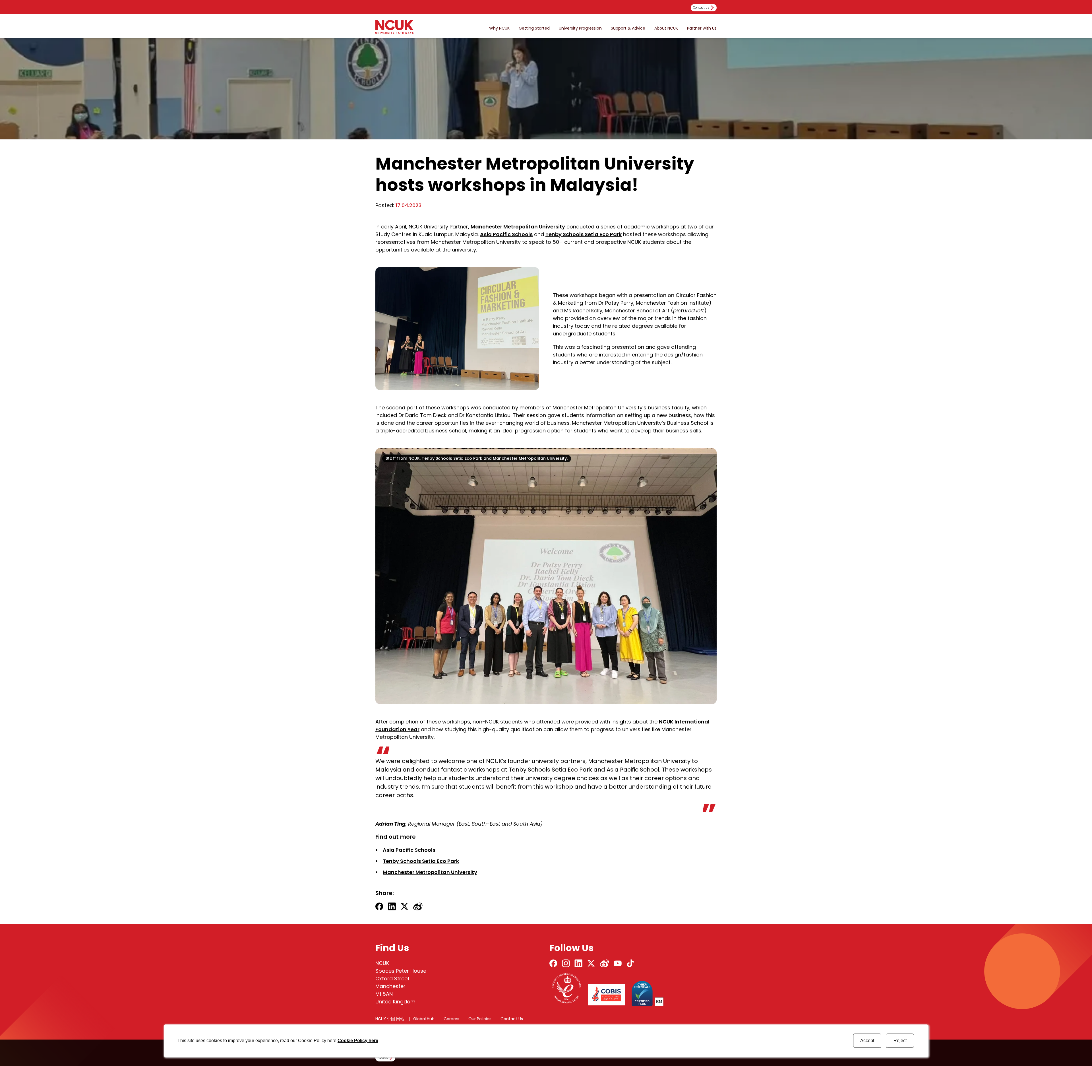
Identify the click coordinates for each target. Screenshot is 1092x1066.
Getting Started (534, 28)
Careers (451, 1019)
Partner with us (702, 28)
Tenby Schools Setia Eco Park (583, 234)
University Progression (580, 28)
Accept (867, 1040)
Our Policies (479, 1019)
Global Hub (424, 1019)
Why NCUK (499, 28)
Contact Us (511, 1019)
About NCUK (666, 28)
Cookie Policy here (358, 1040)
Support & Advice (628, 28)
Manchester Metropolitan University (518, 226)
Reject (900, 1040)
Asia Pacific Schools (506, 234)
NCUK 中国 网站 (389, 1019)
